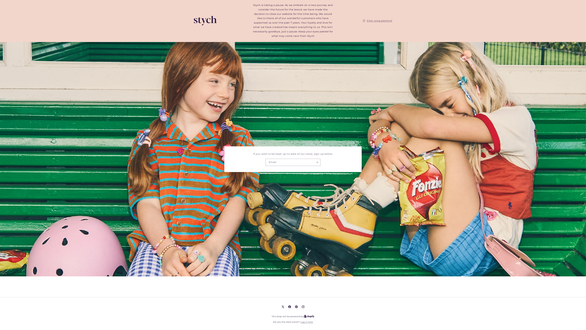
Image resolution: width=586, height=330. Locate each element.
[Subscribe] (317, 162)
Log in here (306, 322)
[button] (377, 21)
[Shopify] (309, 316)
